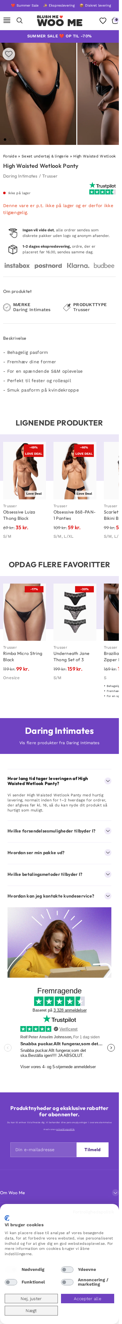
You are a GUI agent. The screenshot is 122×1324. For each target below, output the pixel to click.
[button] (5, 139)
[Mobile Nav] (7, 20)
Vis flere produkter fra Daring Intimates (59, 742)
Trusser (50, 176)
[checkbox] (11, 1269)
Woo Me (60, 23)
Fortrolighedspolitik (93, 1211)
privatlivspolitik (65, 1129)
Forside (10, 156)
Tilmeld (92, 1149)
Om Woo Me (12, 1192)
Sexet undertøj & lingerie (45, 156)
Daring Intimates (20, 176)
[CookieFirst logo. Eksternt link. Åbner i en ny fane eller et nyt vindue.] (7, 1218)
